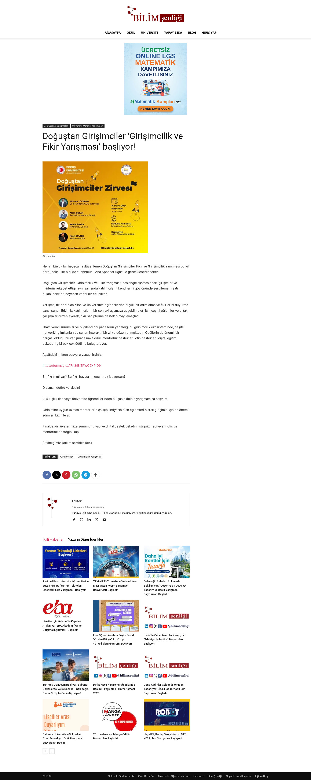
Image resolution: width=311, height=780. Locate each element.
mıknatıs (199, 776)
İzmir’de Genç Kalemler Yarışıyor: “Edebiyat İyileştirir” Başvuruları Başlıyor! (164, 639)
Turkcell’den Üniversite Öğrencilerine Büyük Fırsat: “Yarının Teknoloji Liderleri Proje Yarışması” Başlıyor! (66, 585)
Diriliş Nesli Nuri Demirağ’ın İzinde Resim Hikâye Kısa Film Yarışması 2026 (114, 689)
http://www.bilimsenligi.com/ (88, 507)
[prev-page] (45, 751)
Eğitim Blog (261, 776)
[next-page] (52, 751)
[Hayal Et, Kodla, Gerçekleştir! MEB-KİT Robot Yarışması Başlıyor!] (167, 715)
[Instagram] (83, 519)
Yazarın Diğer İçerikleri (86, 539)
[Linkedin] (90, 519)
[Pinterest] (66, 475)
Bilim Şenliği (215, 776)
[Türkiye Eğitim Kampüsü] (155, 13)
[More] (95, 475)
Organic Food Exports (238, 776)
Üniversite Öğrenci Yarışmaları (87, 125)
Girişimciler (66, 456)
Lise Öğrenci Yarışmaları (56, 125)
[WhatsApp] (76, 475)
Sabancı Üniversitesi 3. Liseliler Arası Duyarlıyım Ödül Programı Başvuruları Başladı (62, 738)
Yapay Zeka (173, 32)
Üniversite (149, 32)
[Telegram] (85, 475)
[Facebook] (47, 475)
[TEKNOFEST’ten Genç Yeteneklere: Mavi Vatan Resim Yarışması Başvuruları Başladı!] (116, 562)
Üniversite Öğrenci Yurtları (174, 776)
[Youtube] (105, 519)
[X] (56, 475)
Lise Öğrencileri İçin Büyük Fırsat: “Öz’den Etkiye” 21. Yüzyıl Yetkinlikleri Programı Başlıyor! (114, 639)
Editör (77, 501)
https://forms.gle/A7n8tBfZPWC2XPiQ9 (72, 366)
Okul (131, 32)
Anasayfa (113, 32)
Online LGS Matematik (121, 776)
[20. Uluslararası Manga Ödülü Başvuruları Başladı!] (116, 715)
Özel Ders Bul (146, 776)
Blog (192, 32)
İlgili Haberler (53, 539)
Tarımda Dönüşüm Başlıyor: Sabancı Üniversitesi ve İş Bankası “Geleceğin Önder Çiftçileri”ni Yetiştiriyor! (65, 689)
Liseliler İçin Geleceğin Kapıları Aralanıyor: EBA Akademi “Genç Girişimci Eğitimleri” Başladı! (62, 625)
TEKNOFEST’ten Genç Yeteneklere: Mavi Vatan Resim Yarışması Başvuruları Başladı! (115, 585)
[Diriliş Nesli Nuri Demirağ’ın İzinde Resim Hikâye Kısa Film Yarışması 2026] (116, 665)
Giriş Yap (209, 32)
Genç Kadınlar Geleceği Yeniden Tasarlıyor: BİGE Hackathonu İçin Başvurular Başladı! (164, 689)
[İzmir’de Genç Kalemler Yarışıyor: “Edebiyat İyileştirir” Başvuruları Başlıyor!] (167, 616)
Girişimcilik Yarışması (89, 456)
